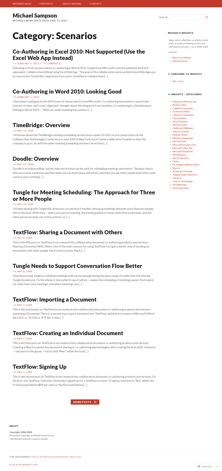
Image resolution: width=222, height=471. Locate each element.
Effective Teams (180, 125)
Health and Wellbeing (183, 128)
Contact (95, 3)
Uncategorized (179, 184)
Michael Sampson (35, 15)
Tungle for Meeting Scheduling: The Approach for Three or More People (84, 195)
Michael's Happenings (183, 138)
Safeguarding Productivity (185, 174)
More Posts (82, 402)
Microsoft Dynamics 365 (184, 145)
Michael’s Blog (22, 3)
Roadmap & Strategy (183, 171)
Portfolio (46, 3)
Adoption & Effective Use (184, 101)
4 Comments (52, 63)
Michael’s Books (180, 61)
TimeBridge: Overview (41, 125)
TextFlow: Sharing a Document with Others (67, 232)
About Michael (72, 3)
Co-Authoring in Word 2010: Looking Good (67, 91)
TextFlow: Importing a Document (55, 299)
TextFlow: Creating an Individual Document (68, 333)
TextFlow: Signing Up (39, 366)
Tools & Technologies (183, 181)
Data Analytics (179, 118)
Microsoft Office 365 (182, 148)
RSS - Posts (178, 81)
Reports (176, 168)
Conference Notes (181, 111)
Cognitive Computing (183, 108)
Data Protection (180, 121)
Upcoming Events (181, 188)
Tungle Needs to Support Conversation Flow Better (77, 265)
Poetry (176, 161)
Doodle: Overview (36, 158)
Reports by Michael (181, 57)
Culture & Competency (183, 115)
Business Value (179, 105)
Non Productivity (181, 158)
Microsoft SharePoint (183, 151)
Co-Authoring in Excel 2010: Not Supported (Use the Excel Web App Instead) (79, 54)
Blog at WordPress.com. (23, 465)
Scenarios (177, 178)
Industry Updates (181, 131)
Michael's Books (180, 134)
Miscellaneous (179, 154)
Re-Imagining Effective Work (186, 164)
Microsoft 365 (179, 141)
